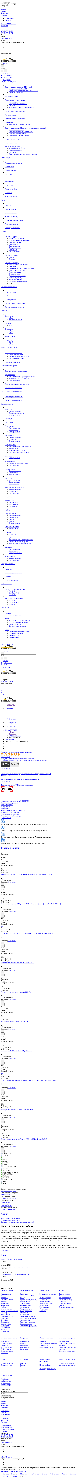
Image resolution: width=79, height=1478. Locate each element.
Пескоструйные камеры (48, 1369)
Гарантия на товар (7, 1429)
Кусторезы (4, 1298)
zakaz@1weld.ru (6, 38)
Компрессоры (5, 1194)
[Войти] (2, 688)
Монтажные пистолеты (67, 1359)
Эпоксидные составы (66, 1307)
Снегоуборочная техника (9, 1311)
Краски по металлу (65, 1299)
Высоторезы (5, 1326)
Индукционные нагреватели (25, 1306)
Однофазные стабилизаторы (6, 1384)
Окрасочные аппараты (67, 1338)
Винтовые (43, 1299)
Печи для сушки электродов (26, 1312)
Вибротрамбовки (7, 1349)
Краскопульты (64, 1342)
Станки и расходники (8, 1209)
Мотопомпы (5, 1305)
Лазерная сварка (26, 1309)
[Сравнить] (3, 887)
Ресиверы (43, 1311)
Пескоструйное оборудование (45, 1360)
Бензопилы (5, 1322)
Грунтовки (62, 1301)
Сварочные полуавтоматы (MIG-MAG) (27, 1296)
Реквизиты (4, 1418)
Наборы (3, 1307)
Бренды (3, 1403)
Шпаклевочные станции (67, 1351)
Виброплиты (5, 1342)
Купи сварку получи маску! (10, 1218)
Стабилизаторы (6, 1375)
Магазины (4, 1420)
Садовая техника (7, 1290)
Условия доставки (7, 1427)
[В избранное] (2, 884)
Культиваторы (6, 1296)
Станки (3, 1359)
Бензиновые (44, 1305)
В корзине (12, 882)
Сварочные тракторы (27, 1322)
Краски (61, 1290)
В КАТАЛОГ (5, 757)
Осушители (44, 1309)
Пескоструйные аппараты (45, 1366)
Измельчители (6, 1294)
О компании (9, 18)
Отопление (24, 1359)
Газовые (23, 1343)
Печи (22, 1367)
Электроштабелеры (46, 1347)
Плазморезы (24, 1314)
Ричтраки (43, 1342)
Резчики (4, 1329)
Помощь (4, 1422)
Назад (12, 732)
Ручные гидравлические (48, 1343)
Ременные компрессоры (48, 1294)
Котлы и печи (5, 1202)
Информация (5, 1414)
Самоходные (44, 1345)
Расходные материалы (66, 1363)
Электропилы (5, 1314)
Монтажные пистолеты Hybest (11, 1259)
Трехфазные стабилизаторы (6, 1380)
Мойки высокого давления (7, 1300)
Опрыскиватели (6, 1309)
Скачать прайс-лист (8, 644)
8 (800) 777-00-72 (7, 31)
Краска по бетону (65, 1298)
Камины (23, 1363)
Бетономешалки (6, 1206)
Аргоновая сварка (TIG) (28, 1299)
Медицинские (44, 1307)
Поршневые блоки (46, 1301)
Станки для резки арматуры (7, 1352)
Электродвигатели (46, 1303)
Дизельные (24, 1345)
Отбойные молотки (8, 1316)
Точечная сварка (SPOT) (28, 1326)
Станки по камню (7, 1367)
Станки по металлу (7, 1363)
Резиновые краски (65, 1296)
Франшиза (4, 1405)
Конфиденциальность (18, 1471)
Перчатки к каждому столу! (10, 1220)
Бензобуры (4, 1320)
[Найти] (5, 70)
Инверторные (25, 1347)
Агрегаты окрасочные (8, 1198)
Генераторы (24, 1338)
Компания (4, 1407)
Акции (3, 1401)
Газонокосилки (6, 1327)
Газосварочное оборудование (25, 1302)
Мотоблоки (5, 1303)
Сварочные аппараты (8, 1191)
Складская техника (46, 1338)
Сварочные (24, 1349)
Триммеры (4, 1313)
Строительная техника (9, 1338)
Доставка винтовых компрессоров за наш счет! (17, 1222)
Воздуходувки (6, 1324)
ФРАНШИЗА (5, 776)
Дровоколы (5, 1331)
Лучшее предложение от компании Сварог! (16, 1267)
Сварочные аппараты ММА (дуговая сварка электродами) (28, 1318)
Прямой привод (45, 1298)
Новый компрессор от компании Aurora (15, 1274)
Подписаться (6, 1396)
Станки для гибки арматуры (7, 1344)
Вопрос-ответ (5, 1431)
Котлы (22, 1365)
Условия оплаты (6, 1426)
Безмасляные (44, 1296)
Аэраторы (4, 1318)
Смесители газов (26, 1324)
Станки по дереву (7, 1365)
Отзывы (8, 20)
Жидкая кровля (64, 1294)
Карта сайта (5, 1471)
